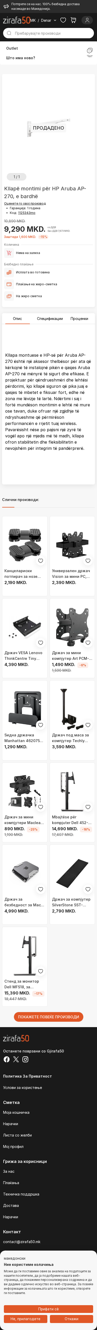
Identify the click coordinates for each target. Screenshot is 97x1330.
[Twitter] (16, 1060)
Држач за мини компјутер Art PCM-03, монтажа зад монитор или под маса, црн (70, 656)
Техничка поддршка (21, 1194)
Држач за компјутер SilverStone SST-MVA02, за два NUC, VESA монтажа (71, 902)
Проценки (79, 318)
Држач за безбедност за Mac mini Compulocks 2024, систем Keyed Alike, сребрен (23, 902)
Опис (17, 318)
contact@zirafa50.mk (21, 1241)
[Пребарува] (9, 33)
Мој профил (13, 1146)
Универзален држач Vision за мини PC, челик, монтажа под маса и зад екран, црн (71, 574)
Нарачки (10, 1124)
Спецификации (50, 318)
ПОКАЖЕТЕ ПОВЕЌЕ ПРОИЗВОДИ (48, 1017)
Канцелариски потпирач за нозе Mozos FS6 (21, 574)
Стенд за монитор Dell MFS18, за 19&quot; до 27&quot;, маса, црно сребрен (24, 984)
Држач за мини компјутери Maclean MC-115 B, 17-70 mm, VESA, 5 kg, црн (23, 820)
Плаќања (11, 1182)
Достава (11, 1205)
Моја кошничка (16, 1112)
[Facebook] (6, 1060)
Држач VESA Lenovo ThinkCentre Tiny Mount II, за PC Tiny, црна (23, 656)
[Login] (87, 20)
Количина (11, 244)
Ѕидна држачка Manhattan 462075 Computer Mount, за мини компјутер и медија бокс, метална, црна (22, 738)
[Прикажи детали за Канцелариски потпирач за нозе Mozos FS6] (24, 545)
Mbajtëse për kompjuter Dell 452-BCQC (70, 820)
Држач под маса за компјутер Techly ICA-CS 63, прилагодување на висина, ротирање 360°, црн (70, 738)
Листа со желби (17, 1135)
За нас (8, 1171)
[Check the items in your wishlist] (63, 20)
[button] (14, 1259)
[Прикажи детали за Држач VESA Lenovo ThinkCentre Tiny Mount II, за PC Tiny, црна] (24, 627)
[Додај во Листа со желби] (40, 560)
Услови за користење (22, 1087)
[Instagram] (25, 1060)
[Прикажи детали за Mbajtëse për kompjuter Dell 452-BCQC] (72, 791)
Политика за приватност (27, 1076)
